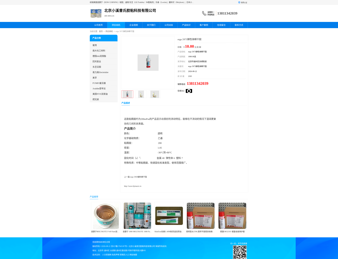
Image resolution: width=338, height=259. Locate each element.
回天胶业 (97, 61)
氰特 (95, 45)
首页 (101, 31)
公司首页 (98, 25)
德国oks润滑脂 (99, 56)
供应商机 (116, 25)
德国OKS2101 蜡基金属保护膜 (200, 232)
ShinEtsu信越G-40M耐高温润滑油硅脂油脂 (140, 232)
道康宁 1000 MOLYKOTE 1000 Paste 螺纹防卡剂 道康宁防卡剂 (116, 232)
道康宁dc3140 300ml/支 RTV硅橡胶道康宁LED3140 (238, 232)
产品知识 (186, 25)
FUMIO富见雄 (99, 83)
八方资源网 (106, 255)
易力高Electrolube (100, 72)
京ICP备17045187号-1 (119, 246)
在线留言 (221, 25)
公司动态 (169, 25)
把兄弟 (96, 99)
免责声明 (115, 255)
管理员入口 (124, 255)
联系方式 (239, 25)
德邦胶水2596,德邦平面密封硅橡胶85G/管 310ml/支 (175, 232)
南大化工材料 (99, 51)
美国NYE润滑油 (100, 94)
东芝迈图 (97, 67)
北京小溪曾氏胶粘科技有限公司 (142, 246)
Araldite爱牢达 (99, 88)
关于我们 (151, 25)
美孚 (95, 78)
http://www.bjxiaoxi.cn (132, 186)
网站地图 (133, 255)
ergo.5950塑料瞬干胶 (138, 177)
